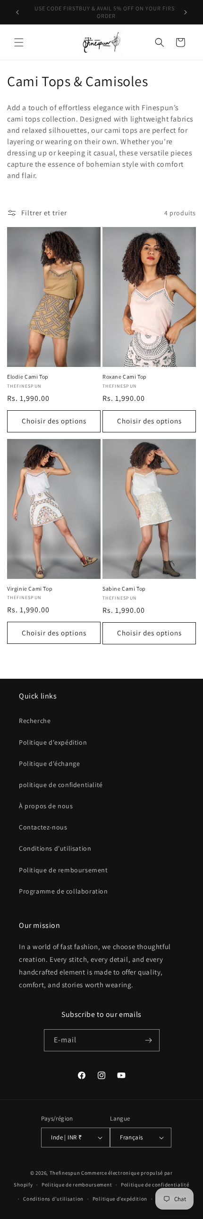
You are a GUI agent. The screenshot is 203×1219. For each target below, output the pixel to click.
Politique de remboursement (63, 870)
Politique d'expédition (53, 742)
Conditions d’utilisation (53, 1198)
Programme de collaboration (63, 891)
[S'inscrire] (148, 1040)
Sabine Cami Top (124, 588)
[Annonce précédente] (17, 12)
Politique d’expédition (120, 1198)
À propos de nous (46, 806)
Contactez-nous (43, 827)
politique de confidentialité (61, 784)
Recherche (35, 720)
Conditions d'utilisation (55, 848)
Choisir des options (54, 420)
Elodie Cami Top (28, 376)
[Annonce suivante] (185, 12)
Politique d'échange (49, 763)
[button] (18, 42)
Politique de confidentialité (155, 1184)
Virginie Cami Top (29, 588)
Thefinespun (65, 1173)
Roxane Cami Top (124, 376)
